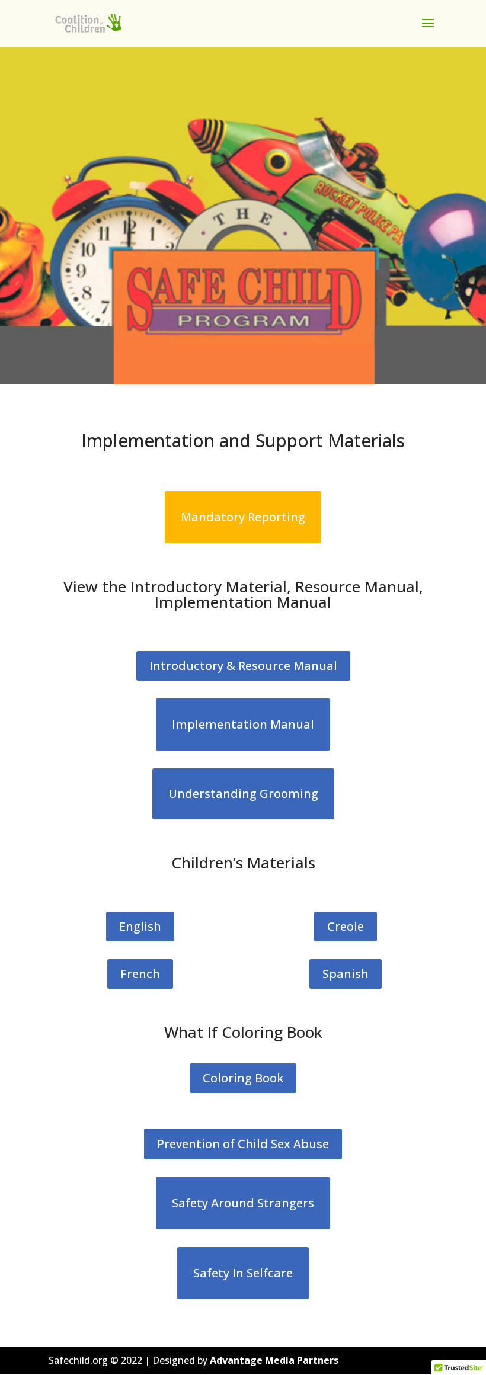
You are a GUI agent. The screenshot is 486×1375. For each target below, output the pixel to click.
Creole (345, 926)
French (140, 974)
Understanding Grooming (243, 794)
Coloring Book (243, 1078)
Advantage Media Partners (274, 1360)
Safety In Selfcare (243, 1273)
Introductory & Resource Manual (243, 666)
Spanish (345, 974)
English (140, 926)
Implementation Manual (243, 724)
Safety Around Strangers (243, 1203)
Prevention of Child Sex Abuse (243, 1144)
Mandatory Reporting (243, 517)
